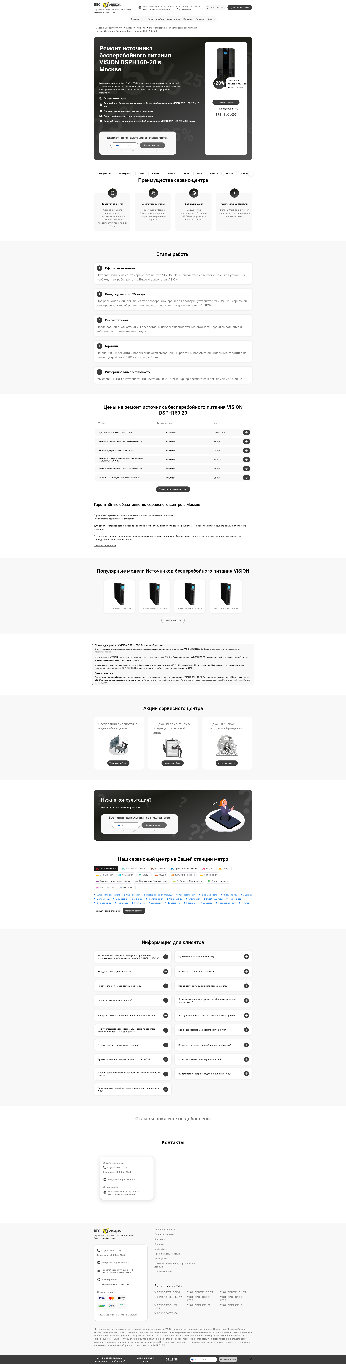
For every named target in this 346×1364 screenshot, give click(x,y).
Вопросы (214, 173)
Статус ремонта (217, 7)
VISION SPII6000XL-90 (198, 1305)
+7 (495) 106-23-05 (189, 6)
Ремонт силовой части (232, 680)
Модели (171, 173)
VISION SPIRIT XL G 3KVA (167, 1292)
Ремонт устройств (156, 19)
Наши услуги (161, 1258)
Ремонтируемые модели (167, 1253)
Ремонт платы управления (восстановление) (200, 680)
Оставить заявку (133, 910)
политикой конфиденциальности (157, 151)
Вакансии (187, 19)
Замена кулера (172, 680)
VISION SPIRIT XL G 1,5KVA (168, 1297)
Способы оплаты (163, 1271)
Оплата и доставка (164, 1234)
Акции (186, 173)
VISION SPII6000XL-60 (166, 1313)
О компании (136, 19)
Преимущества (104, 173)
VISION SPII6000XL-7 (231, 1305)
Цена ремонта (173, 19)
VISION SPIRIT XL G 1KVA (233, 1292)
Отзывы (211, 19)
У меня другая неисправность (173, 489)
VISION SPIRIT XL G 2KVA (200, 1292)
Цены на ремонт (226, 102)
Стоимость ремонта (164, 1229)
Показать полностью (105, 545)
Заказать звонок (241, 7)
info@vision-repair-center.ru (122, 1179)
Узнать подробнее (117, 763)
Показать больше (173, 620)
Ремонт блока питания (154, 680)
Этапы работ (125, 173)
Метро (199, 173)
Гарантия (156, 173)
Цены (141, 173)
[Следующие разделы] (250, 173)
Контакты (200, 19)
